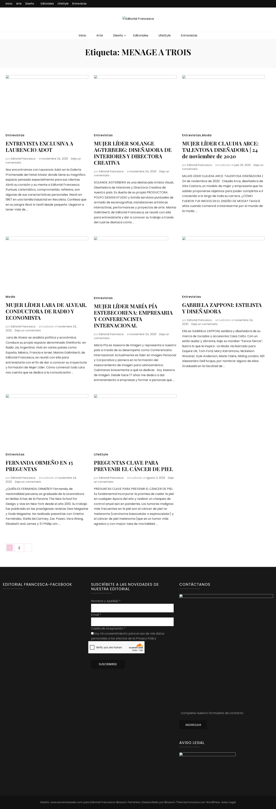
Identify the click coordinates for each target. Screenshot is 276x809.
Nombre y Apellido (106, 601)
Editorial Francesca (23, 159)
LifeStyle (63, 3)
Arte (19, 3)
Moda (207, 135)
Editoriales (47, 3)
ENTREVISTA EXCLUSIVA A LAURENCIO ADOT (39, 146)
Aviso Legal (228, 802)
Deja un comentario (28, 330)
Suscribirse (108, 664)
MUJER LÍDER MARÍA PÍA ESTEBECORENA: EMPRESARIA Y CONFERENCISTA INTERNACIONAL (133, 316)
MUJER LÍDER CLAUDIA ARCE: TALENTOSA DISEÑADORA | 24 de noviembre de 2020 (220, 150)
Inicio (9, 3)
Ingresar (193, 725)
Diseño (29, 3)
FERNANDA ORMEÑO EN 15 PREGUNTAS (39, 465)
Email (96, 615)
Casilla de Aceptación (108, 628)
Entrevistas (79, 3)
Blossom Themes (175, 802)
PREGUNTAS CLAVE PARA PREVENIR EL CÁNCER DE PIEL (133, 465)
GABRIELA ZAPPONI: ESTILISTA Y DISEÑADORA (222, 308)
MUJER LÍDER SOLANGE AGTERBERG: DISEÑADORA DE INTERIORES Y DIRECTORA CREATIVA (133, 153)
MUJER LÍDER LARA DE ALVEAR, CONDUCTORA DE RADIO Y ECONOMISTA (46, 311)
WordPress (213, 802)
